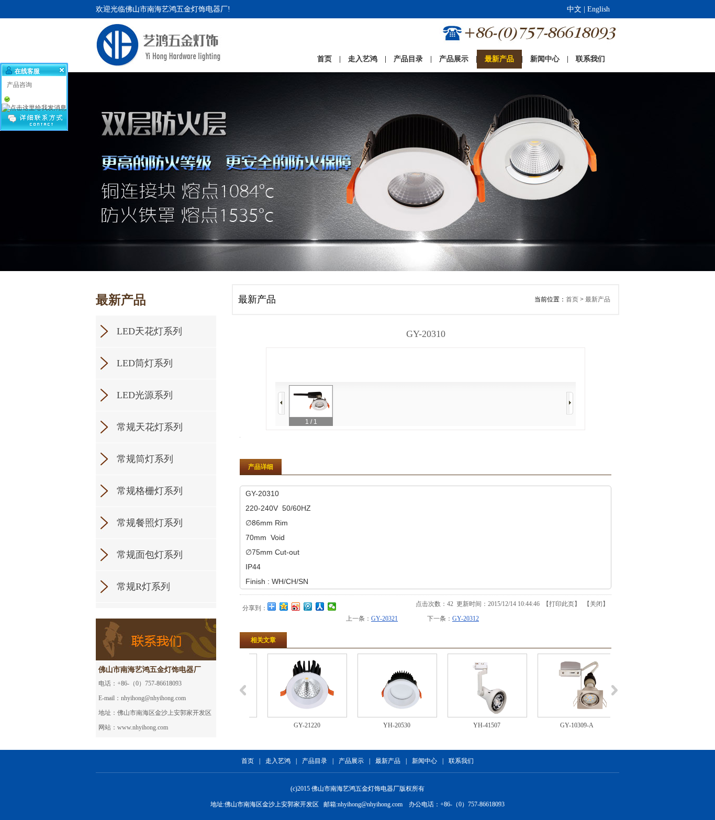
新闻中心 (424, 761)
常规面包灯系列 (150, 554)
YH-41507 (473, 725)
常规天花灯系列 (150, 427)
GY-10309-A (563, 725)
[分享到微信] (332, 606)
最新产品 (597, 299)
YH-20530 (383, 725)
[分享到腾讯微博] (308, 606)
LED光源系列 (145, 395)
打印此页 (561, 604)
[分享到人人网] (320, 606)
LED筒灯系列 (145, 363)
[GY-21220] (294, 685)
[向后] (569, 403)
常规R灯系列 (143, 586)
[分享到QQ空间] (284, 606)
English (598, 9)
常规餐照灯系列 (150, 523)
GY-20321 (384, 618)
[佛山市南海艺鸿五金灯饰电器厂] (137, 45)
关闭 (596, 604)
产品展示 (351, 761)
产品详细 (260, 466)
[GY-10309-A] (564, 685)
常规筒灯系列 (145, 459)
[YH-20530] (384, 685)
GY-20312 (465, 618)
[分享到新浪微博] (296, 606)
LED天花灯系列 (149, 331)
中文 (574, 9)
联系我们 (461, 761)
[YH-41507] (474, 685)
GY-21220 (294, 725)
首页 (572, 299)
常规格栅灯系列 (150, 491)
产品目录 (314, 761)
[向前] (281, 403)
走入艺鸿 (278, 761)
